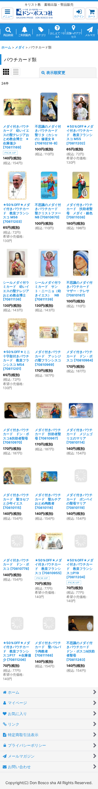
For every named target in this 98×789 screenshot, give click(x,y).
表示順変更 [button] (55, 72)
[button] (7, 13)
